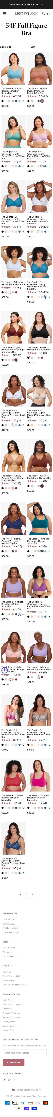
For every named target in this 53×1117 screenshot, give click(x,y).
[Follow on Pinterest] (14, 1079)
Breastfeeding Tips (11, 932)
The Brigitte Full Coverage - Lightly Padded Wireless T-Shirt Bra (13, 155)
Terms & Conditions (11, 1017)
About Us (7, 972)
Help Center (8, 1000)
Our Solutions (9, 948)
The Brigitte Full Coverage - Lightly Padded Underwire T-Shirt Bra (37, 220)
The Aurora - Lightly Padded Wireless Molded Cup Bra (37, 91)
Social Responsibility (12, 976)
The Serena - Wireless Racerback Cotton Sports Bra (12, 91)
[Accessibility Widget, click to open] (4, 670)
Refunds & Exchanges (12, 1004)
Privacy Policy (9, 1022)
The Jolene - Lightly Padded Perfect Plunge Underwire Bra (12, 349)
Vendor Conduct (10, 1026)
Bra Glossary (8, 924)
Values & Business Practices (15, 985)
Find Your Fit (8, 919)
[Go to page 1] (21, 895)
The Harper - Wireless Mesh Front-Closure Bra (13, 283)
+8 (23, 101)
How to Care (8, 1030)
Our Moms (7, 952)
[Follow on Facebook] (4, 1079)
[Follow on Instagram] (9, 1079)
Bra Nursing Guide (11, 928)
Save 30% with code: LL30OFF (26, 4)
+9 (49, 231)
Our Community (10, 956)
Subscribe (13, 1062)
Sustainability (8, 980)
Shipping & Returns (11, 1013)
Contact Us (7, 1009)
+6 (23, 166)
